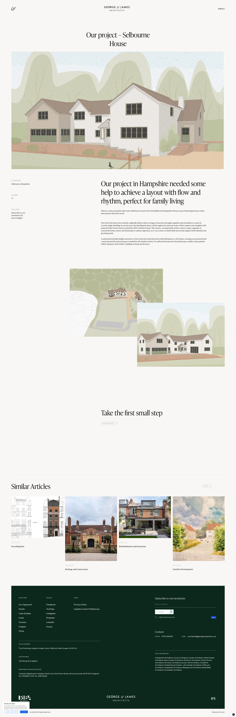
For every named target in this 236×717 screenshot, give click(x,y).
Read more (37, 533)
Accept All (24, 711)
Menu (221, 8)
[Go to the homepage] (13, 8)
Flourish (222, 712)
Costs (21, 617)
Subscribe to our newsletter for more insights (18, 215)
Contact (22, 622)
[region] (16, 708)
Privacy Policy (80, 604)
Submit (213, 617)
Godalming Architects (173, 665)
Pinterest (50, 617)
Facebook (51, 604)
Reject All (16, 711)
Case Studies (25, 613)
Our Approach (25, 604)
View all (206, 486)
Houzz (49, 626)
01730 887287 (167, 636)
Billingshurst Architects (192, 667)
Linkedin (50, 622)
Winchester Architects (192, 665)
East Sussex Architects (173, 660)
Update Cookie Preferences (87, 609)
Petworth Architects (192, 660)
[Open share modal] (12, 198)
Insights (22, 626)
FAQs (21, 631)
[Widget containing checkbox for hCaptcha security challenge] (164, 612)
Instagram (51, 613)
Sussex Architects (195, 657)
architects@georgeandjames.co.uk (202, 636)
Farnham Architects (172, 662)
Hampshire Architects (164, 657)
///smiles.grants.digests (28, 661)
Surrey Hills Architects (190, 662)
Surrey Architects (181, 657)
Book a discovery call (108, 423)
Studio (22, 609)
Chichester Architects (173, 670)
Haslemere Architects (173, 667)
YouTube (50, 609)
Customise (8, 711)
